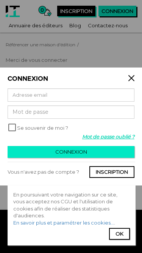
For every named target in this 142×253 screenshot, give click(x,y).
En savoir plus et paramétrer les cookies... (63, 223)
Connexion (71, 152)
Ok (119, 234)
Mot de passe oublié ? (108, 137)
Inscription (112, 172)
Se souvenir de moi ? (42, 128)
